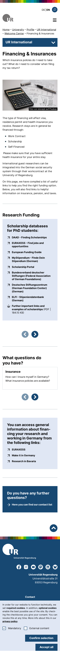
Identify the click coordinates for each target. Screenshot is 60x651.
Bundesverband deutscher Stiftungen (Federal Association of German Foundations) (32, 276)
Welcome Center (14, 33)
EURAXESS (18, 449)
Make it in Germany (23, 455)
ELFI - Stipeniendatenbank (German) (32, 299)
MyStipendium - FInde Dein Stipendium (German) (32, 259)
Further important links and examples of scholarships (32, 309)
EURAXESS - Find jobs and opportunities (32, 245)
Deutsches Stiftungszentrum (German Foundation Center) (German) (32, 288)
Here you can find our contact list (32, 504)
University (18, 29)
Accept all (46, 647)
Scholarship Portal (23, 266)
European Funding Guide (27, 252)
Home (6, 29)
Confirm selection (41, 638)
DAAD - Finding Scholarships (29, 237)
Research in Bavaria (24, 461)
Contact (30, 596)
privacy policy (10, 621)
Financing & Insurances (40, 33)
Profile (30, 29)
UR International (46, 29)
